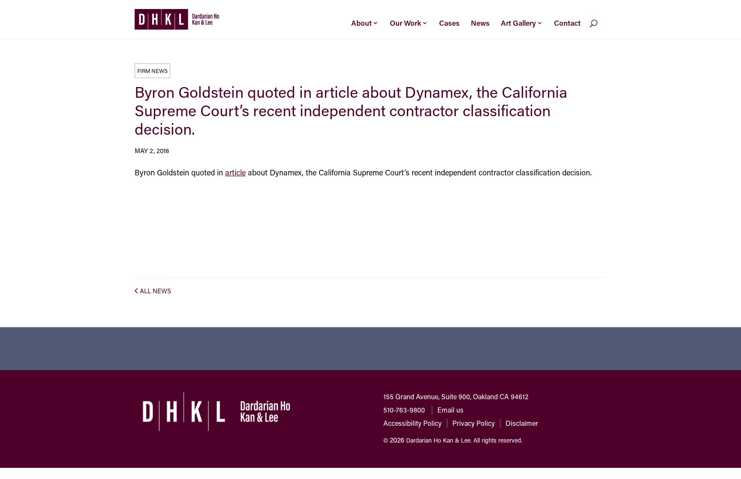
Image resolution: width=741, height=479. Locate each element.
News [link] (480, 22)
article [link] (235, 172)
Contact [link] (567, 22)
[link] (177, 18)
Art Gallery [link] (518, 22)
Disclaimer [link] (522, 423)
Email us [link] (450, 409)
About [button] (361, 22)
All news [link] (155, 290)
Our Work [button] (405, 22)
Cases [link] (449, 22)
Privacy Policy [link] (473, 423)
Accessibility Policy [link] (412, 423)
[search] (600, 29)
